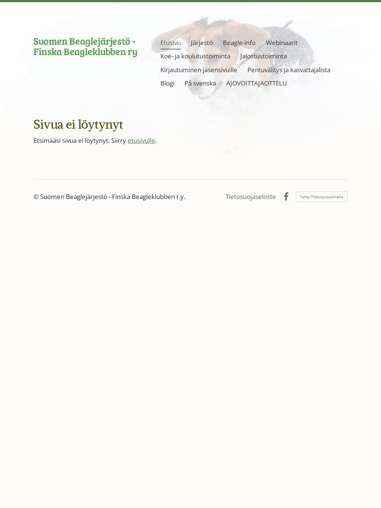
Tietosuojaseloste (250, 196)
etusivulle (141, 140)
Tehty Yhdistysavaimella (321, 196)
